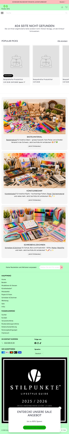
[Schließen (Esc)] (59, 408)
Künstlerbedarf (10, 194)
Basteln (4, 282)
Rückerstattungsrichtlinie (10, 324)
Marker (54, 248)
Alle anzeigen (62, 41)
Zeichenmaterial (58, 194)
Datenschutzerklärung (9, 327)
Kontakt (4, 318)
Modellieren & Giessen (9, 285)
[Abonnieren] (61, 267)
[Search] (66, 13)
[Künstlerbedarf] (34, 170)
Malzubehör (6, 291)
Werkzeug (5, 300)
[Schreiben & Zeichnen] (34, 224)
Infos (3, 307)
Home (4, 279)
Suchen (4, 315)
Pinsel (49, 194)
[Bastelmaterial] (34, 116)
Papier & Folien (7, 294)
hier (50, 29)
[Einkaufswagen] (66, 7)
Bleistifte (60, 248)
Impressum (5, 333)
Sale (3, 304)
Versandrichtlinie (7, 321)
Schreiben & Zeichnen (13, 248)
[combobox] (37, 13)
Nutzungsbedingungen (9, 330)
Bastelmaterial (11, 140)
